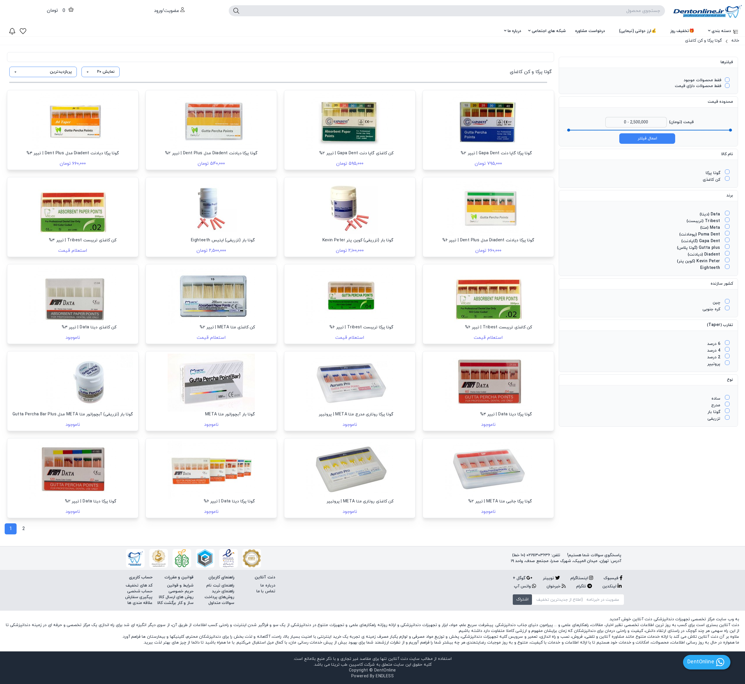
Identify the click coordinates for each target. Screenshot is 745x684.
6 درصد (714, 344)
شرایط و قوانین (180, 585)
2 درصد (714, 357)
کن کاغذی (712, 179)
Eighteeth (710, 268)
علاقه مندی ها (139, 603)
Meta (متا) (710, 228)
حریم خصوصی (180, 591)
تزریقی (714, 418)
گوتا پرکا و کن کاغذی (703, 40)
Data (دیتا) (710, 214)
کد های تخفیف (139, 585)
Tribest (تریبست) (704, 221)
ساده (716, 398)
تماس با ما (265, 591)
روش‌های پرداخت (219, 597)
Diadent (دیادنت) (704, 254)
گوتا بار (714, 412)
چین (717, 302)
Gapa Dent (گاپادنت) (701, 241)
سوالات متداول (221, 603)
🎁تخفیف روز (682, 31)
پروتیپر (714, 364)
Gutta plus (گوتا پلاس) (699, 248)
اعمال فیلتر (647, 138)
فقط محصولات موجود (702, 80)
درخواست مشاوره (590, 31)
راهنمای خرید (223, 591)
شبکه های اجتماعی (549, 31)
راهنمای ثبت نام (220, 585)
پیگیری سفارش (138, 597)
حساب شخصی (139, 591)
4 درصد (714, 350)
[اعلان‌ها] (12, 31)
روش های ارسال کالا (176, 597)
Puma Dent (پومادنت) (700, 234)
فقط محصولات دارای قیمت (698, 86)
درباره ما (514, 31)
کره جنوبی (712, 309)
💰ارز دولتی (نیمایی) (637, 31)
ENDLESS (385, 676)
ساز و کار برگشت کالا (175, 603)
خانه (735, 40)
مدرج (716, 405)
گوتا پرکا (713, 173)
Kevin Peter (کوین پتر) (699, 261)
